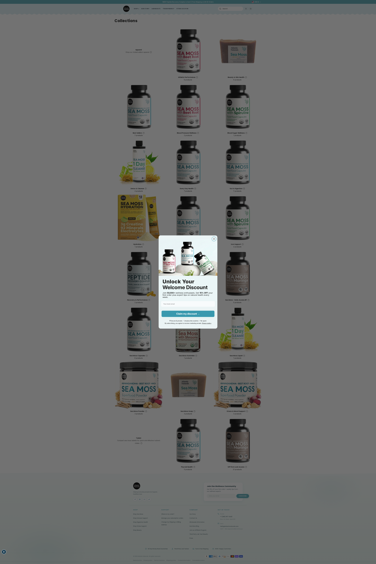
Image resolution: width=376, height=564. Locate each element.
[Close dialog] (214, 239)
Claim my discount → (188, 313)
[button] (4, 552)
